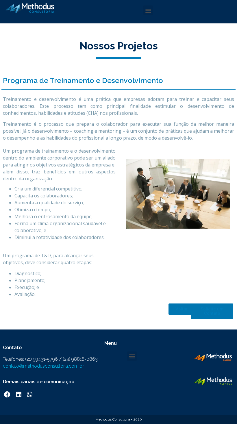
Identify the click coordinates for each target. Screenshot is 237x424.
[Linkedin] (18, 394)
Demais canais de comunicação (38, 381)
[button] (148, 10)
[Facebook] (7, 394)
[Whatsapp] (29, 394)
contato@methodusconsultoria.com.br (43, 366)
